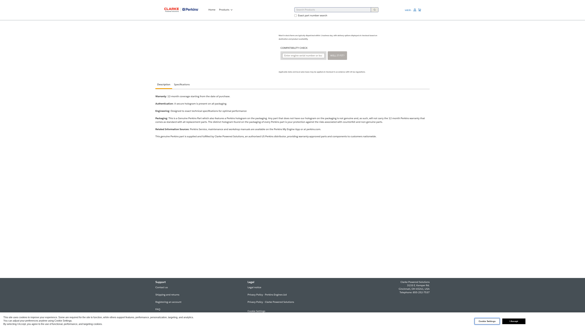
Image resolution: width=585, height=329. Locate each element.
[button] (410, 10)
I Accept (514, 321)
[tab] (163, 85)
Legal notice (254, 287)
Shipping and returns (167, 294)
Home (211, 9)
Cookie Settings (487, 321)
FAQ (157, 309)
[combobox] (331, 9)
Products (224, 9)
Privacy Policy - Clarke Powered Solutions (271, 302)
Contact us (161, 287)
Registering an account (168, 302)
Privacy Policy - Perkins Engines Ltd (267, 294)
